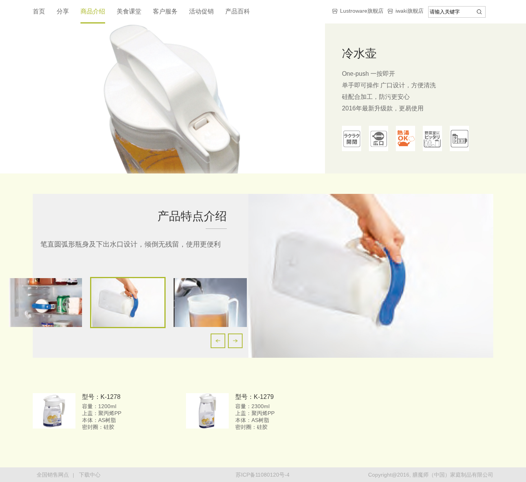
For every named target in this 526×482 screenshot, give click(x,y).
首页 (39, 11)
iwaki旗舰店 (409, 11)
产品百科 (237, 11)
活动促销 (201, 11)
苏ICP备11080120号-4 (263, 475)
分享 (63, 11)
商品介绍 (92, 11)
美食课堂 (129, 11)
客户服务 (165, 11)
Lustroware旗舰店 (362, 11)
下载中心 (90, 475)
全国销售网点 (53, 475)
